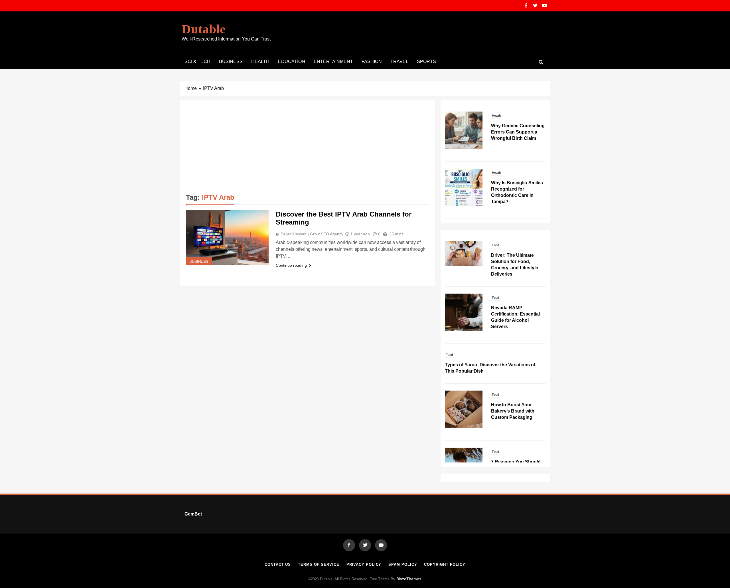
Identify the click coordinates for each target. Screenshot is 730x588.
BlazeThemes (408, 579)
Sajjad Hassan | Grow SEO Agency (312, 234)
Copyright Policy (444, 564)
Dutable (204, 29)
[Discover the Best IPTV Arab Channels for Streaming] (227, 237)
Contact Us (278, 564)
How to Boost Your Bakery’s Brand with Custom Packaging (512, 411)
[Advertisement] (307, 149)
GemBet (193, 514)
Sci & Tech (197, 61)
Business (231, 61)
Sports (426, 61)
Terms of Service (318, 564)
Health (260, 61)
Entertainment (333, 61)
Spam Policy (402, 564)
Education (291, 61)
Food (495, 245)
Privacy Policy (364, 564)
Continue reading (291, 265)
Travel (399, 61)
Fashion (372, 61)
